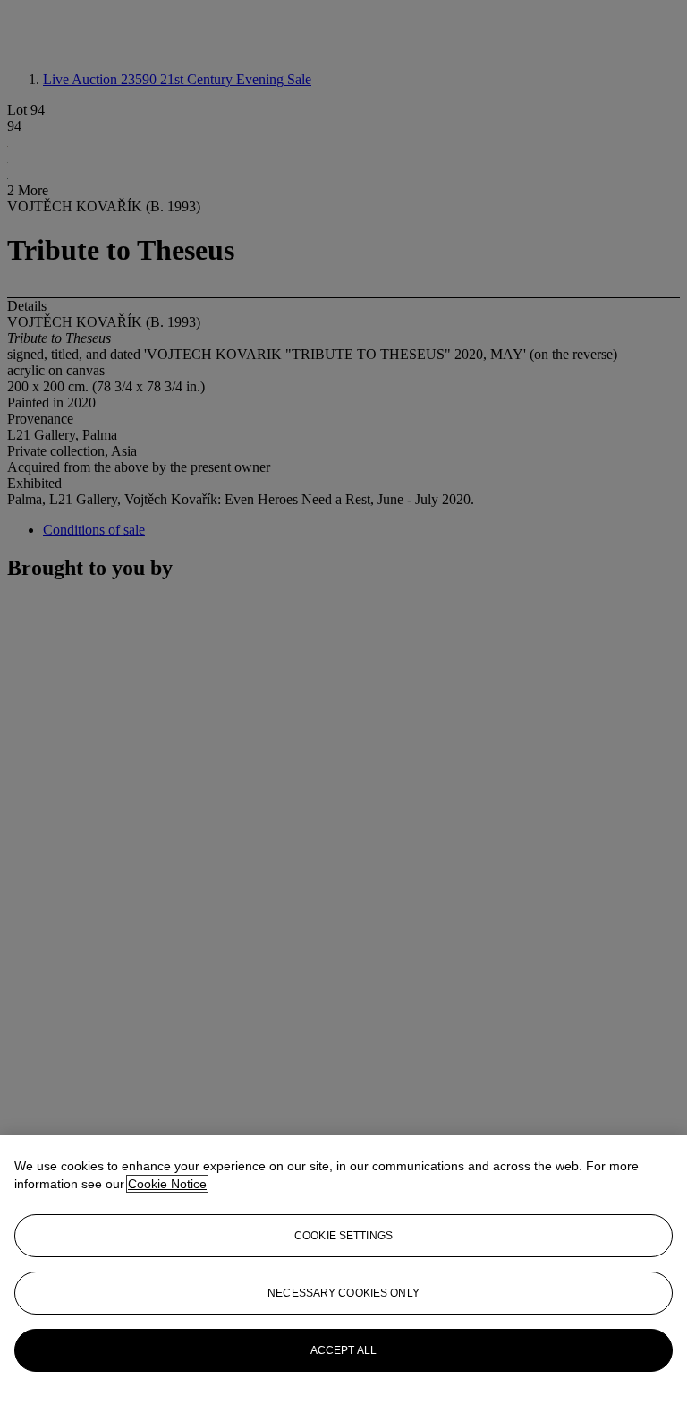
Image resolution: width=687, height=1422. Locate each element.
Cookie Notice (167, 1184)
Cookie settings (343, 1235)
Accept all (343, 1350)
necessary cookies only (343, 1293)
